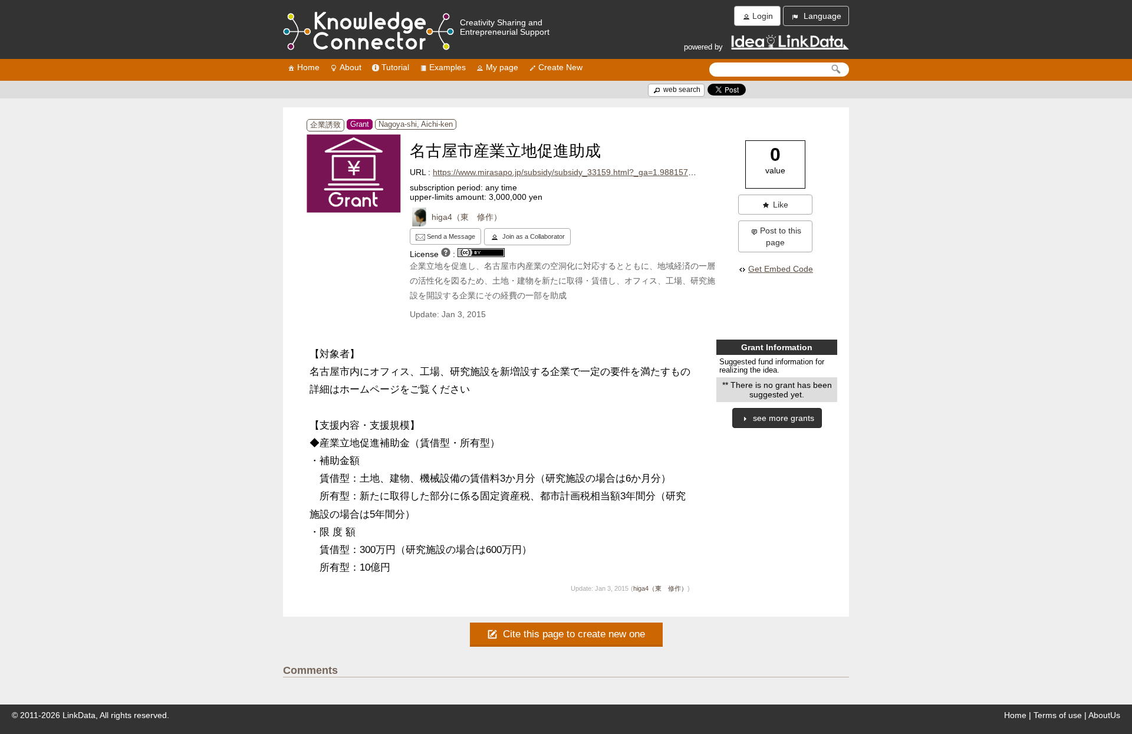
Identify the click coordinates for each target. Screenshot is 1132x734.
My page (502, 67)
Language (821, 16)
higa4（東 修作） (467, 217)
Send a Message (450, 236)
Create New (560, 67)
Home (308, 67)
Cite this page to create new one (572, 634)
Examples (447, 67)
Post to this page (780, 236)
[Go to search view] (836, 69)
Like (780, 204)
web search (681, 89)
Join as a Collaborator (533, 236)
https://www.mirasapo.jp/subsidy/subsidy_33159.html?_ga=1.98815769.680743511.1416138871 (612, 172)
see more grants (782, 418)
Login (762, 16)
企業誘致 (325, 125)
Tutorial (395, 67)
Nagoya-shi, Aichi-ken (416, 124)
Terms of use (1058, 715)
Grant (359, 124)
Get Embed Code (780, 269)
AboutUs (1104, 715)
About (350, 67)
